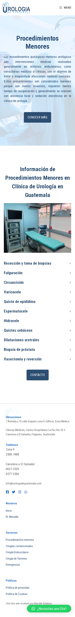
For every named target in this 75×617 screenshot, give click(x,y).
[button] (49, 608)
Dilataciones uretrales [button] (21, 340)
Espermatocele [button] (16, 311)
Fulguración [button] (13, 273)
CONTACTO (37, 375)
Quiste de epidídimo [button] (19, 301)
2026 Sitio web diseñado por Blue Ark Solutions (29, 603)
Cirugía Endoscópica (17, 552)
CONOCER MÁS (37, 117)
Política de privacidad (17, 587)
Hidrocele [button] (11, 320)
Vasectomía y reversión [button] (23, 359)
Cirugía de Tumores (16, 558)
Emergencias (13, 564)
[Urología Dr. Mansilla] (16, 7)
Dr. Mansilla (12, 517)
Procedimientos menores (20, 540)
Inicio (9, 510)
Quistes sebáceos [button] (18, 330)
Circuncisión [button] (14, 282)
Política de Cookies (17, 594)
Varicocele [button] (12, 292)
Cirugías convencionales (19, 546)
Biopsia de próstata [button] (19, 349)
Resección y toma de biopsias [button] (27, 263)
